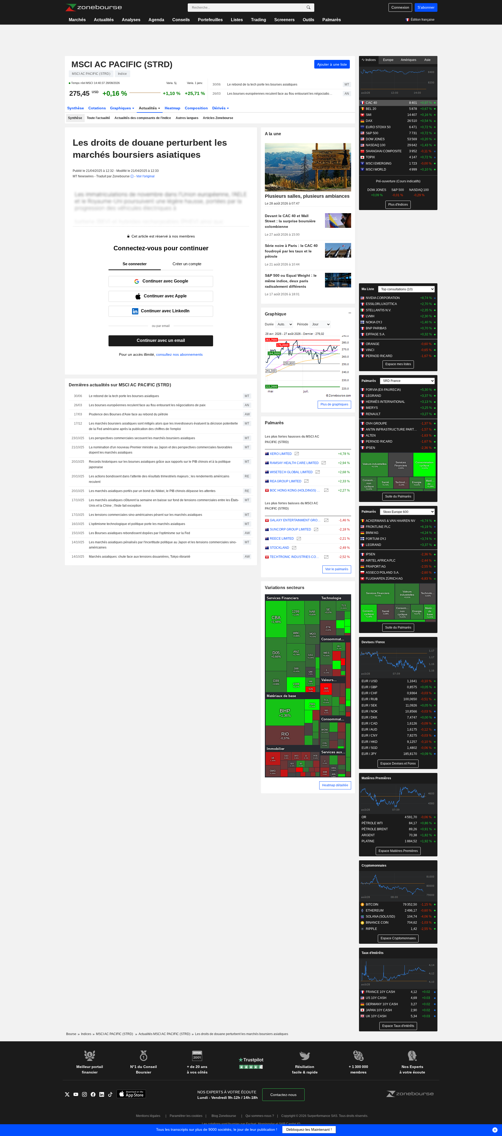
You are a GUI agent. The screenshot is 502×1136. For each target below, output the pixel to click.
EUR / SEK (369, 705)
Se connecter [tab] (135, 264)
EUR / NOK (370, 711)
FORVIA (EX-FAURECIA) (383, 390)
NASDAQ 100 (375, 145)
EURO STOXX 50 (378, 127)
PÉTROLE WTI (372, 823)
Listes (237, 20)
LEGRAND (373, 396)
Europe (388, 60)
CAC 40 (371, 103)
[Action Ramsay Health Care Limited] (323, 463)
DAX (369, 121)
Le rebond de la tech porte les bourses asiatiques (262, 84)
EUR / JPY (369, 754)
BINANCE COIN (377, 922)
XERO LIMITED (281, 454)
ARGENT (368, 835)
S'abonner (426, 7)
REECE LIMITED (282, 538)
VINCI (370, 350)
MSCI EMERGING (378, 163)
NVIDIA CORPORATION (383, 298)
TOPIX (370, 157)
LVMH (370, 316)
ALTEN (371, 435)
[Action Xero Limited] (296, 454)
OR (364, 817)
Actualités (104, 20)
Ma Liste (368, 289)
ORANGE (372, 344)
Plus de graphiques (334, 404)
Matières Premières (376, 778)
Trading (258, 20)
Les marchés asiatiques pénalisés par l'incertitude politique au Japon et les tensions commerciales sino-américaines (163, 545)
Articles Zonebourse (218, 118)
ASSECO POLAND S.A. (382, 572)
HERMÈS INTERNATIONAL (385, 402)
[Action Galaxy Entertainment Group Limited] (325, 520)
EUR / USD (370, 681)
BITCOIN (372, 904)
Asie (427, 60)
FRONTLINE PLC (378, 527)
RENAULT (373, 414)
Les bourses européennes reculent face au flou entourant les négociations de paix (280, 93)
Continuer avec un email (161, 340)
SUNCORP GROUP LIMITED (290, 529)
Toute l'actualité (98, 118)
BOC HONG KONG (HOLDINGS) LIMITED (295, 490)
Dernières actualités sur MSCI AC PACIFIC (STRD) (120, 385)
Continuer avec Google (165, 281)
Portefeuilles (210, 20)
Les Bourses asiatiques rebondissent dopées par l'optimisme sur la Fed (139, 533)
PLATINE (368, 841)
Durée (269, 324)
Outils (308, 20)
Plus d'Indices (398, 204)
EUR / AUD (369, 729)
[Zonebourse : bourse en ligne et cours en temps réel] (93, 8)
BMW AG (372, 533)
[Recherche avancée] (308, 7)
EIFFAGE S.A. (375, 334)
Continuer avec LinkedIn (165, 311)
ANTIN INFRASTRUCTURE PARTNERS (392, 429)
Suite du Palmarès (398, 496)
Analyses (131, 20)
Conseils (181, 20)
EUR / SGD (370, 748)
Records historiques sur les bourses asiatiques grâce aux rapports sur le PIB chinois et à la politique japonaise (160, 464)
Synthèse (75, 108)
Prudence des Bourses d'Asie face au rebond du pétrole (128, 414)
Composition (196, 108)
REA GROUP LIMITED (285, 481)
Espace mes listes (398, 364)
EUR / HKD (370, 742)
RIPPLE (371, 929)
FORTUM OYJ (376, 539)
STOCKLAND (279, 548)
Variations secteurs (284, 587)
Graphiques (121, 108)
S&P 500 (372, 133)
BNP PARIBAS (376, 328)
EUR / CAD (370, 723)
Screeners (284, 20)
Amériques (408, 60)
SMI (368, 115)
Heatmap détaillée (335, 785)
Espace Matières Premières (398, 851)
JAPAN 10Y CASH (379, 1010)
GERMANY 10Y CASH (382, 1004)
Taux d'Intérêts (373, 953)
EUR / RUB (370, 699)
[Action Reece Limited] (298, 538)
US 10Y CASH (376, 998)
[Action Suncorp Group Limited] (315, 529)
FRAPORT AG (376, 566)
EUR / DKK (369, 717)
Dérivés (219, 108)
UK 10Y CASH (376, 1016)
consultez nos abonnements (179, 354)
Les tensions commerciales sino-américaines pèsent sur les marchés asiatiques (145, 515)
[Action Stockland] (293, 548)
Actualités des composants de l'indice (143, 118)
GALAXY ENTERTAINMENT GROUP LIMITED (295, 520)
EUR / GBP (369, 687)
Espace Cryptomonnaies (398, 938)
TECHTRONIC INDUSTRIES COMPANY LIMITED (295, 557)
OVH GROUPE (376, 423)
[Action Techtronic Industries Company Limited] (325, 557)
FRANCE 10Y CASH (380, 992)
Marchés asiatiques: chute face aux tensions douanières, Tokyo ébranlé (139, 556)
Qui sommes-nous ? (260, 1116)
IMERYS (372, 408)
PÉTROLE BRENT (375, 829)
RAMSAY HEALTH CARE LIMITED (294, 463)
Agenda (156, 20)
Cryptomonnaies (374, 865)
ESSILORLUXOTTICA (381, 304)
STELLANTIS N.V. (378, 310)
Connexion (400, 7)
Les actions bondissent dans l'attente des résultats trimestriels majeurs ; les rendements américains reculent (159, 479)
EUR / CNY (370, 735)
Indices (370, 60)
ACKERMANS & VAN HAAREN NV (390, 521)
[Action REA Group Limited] (306, 481)
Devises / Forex (373, 642)
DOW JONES (375, 139)
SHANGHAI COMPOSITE (384, 151)
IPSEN (370, 448)
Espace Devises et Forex (398, 763)
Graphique (276, 314)
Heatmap (172, 108)
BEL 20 (371, 109)
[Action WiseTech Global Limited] (317, 472)
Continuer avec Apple (165, 296)
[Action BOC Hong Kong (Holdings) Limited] (325, 490)
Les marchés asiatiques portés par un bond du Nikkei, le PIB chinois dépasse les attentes (152, 491)
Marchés (77, 20)
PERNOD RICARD (379, 356)
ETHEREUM (375, 910)
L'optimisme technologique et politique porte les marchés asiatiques (137, 524)
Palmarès (331, 20)
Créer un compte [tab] (187, 264)
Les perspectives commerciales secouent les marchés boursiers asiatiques (142, 438)
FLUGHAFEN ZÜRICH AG (384, 578)
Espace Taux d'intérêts (398, 1026)
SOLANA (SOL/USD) (380, 916)
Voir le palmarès (336, 569)
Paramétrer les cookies (186, 1116)
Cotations (97, 108)
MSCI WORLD (376, 169)
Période (302, 324)
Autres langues (187, 118)
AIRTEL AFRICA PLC (381, 560)
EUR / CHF (369, 693)
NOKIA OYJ (374, 322)
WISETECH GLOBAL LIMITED (291, 472)
